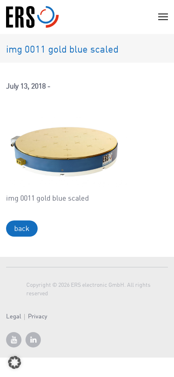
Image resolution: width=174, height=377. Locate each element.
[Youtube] (13, 339)
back (22, 229)
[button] (14, 362)
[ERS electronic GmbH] (32, 17)
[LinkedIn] (33, 339)
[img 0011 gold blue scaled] (66, 146)
